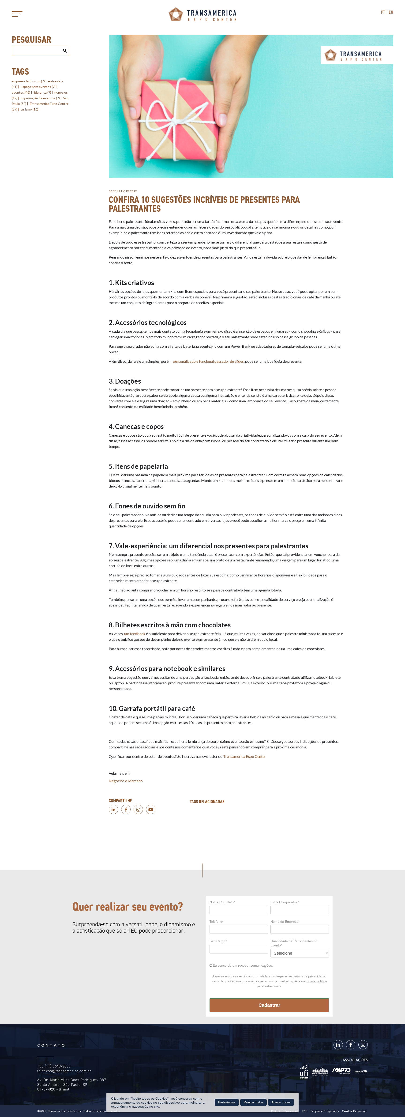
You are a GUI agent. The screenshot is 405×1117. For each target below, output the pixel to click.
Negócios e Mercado (126, 780)
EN (391, 12)
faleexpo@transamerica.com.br (64, 1070)
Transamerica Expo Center (202, 14)
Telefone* (216, 921)
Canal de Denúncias (354, 1111)
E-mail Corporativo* (284, 902)
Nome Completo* (222, 902)
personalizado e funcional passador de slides (208, 361)
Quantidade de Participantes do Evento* (293, 943)
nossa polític (316, 981)
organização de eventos (40, 98)
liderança (42, 92)
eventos (21, 92)
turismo (29, 109)
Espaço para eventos (38, 87)
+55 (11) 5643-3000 (54, 1066)
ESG (305, 1111)
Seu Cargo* (218, 941)
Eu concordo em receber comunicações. (242, 965)
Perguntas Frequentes (325, 1111)
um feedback (134, 633)
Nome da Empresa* (285, 921)
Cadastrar (269, 1005)
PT (383, 12)
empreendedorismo (28, 81)
